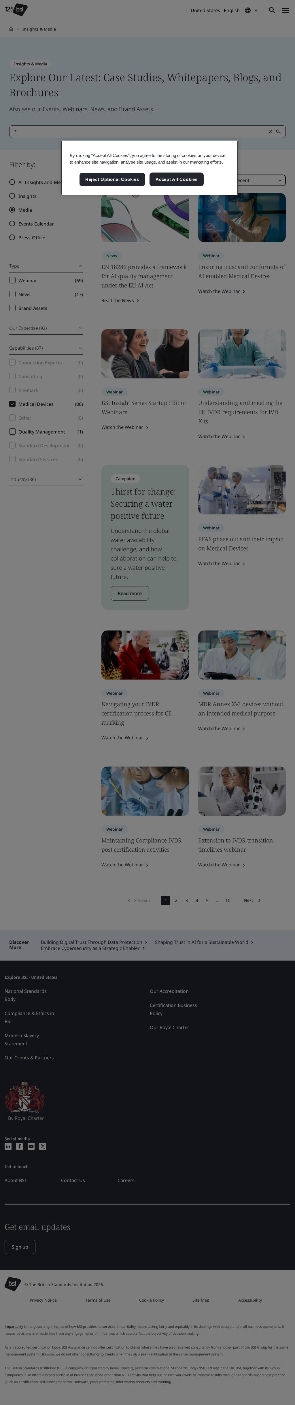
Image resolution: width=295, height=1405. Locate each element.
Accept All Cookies (177, 179)
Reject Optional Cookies (112, 179)
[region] (149, 168)
